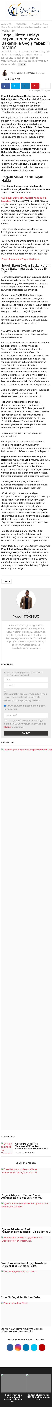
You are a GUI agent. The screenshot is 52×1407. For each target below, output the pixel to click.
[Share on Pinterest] (35, 86)
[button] (3, 10)
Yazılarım (8, 31)
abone (7, 727)
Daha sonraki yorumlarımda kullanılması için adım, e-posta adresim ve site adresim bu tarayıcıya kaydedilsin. (25, 697)
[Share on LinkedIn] (25, 86)
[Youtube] (42, 1347)
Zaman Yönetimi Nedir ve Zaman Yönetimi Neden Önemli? (22, 1330)
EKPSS (6, 581)
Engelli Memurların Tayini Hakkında (20, 259)
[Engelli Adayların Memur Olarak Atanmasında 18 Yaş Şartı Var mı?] (26, 1180)
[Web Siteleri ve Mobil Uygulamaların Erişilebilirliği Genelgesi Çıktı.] (26, 1248)
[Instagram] (18, 1347)
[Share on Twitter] (15, 86)
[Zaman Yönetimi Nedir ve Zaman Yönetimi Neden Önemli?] (26, 1314)
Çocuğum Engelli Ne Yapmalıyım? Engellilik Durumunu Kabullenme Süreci (31, 1146)
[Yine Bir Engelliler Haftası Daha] (26, 1282)
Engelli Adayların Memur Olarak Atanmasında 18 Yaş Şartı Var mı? (21, 1196)
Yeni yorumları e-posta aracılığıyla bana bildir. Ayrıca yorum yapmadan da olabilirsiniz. (25, 723)
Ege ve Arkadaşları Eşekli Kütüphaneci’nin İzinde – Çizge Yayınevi (26, 1230)
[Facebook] (24, 654)
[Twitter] (34, 654)
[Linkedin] (19, 654)
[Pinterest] (29, 654)
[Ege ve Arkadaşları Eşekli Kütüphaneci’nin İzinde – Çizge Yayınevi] (26, 1214)
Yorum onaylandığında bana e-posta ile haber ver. (25, 707)
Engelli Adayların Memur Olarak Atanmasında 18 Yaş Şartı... (13, 1398)
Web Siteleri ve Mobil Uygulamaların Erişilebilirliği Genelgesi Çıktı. (24, 1264)
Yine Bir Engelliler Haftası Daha (20, 1297)
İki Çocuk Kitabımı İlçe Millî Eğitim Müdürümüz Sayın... (38, 1397)
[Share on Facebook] (5, 86)
